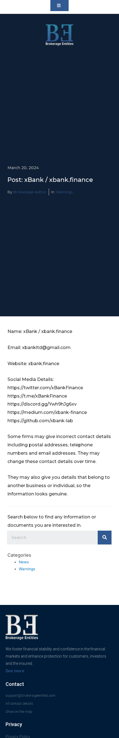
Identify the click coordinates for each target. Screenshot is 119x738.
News (24, 562)
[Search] (105, 537)
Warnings (64, 192)
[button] (59, 5)
